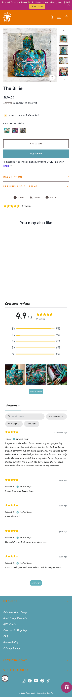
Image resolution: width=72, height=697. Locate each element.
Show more (36, 583)
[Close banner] (68, 5)
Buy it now (36, 153)
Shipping (7, 103)
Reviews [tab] (13, 405)
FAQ (5, 636)
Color (13, 123)
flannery (14, 130)
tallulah (6, 130)
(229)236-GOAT (15, 660)
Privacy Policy (11, 648)
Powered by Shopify (45, 693)
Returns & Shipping (15, 630)
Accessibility (10, 642)
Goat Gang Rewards (15, 618)
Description (12, 177)
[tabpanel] (36, 501)
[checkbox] (31, 424)
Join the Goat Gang (15, 612)
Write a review (36, 391)
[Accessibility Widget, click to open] (5, 678)
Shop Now (37, 6)
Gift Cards (9, 624)
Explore (10, 601)
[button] (36, 329)
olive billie (22, 130)
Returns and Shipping (20, 186)
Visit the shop (16, 670)
